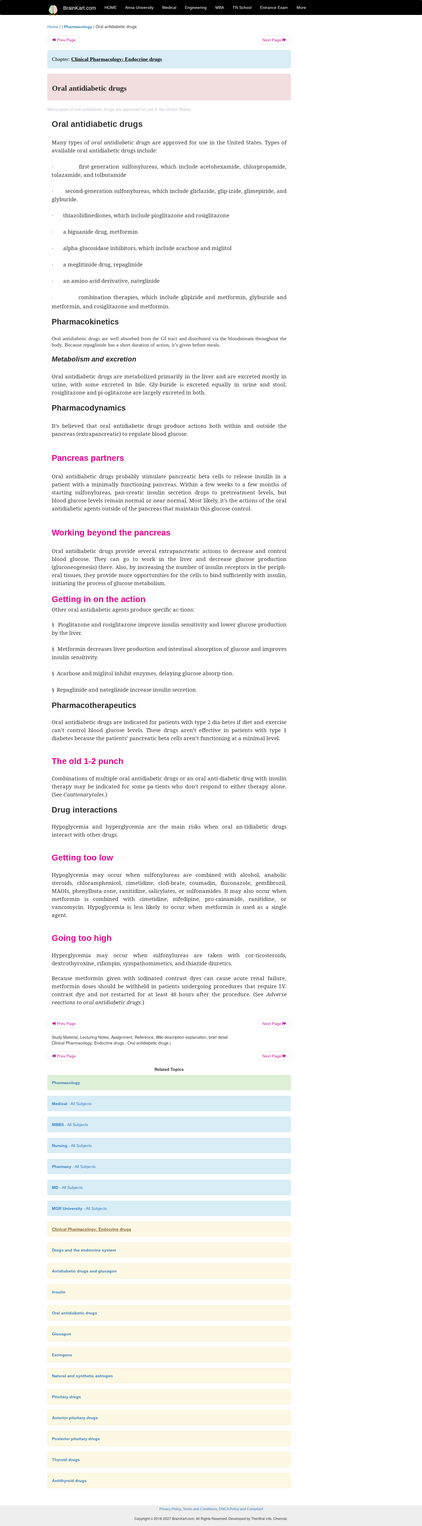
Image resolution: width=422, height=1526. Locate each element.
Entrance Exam (274, 7)
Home (52, 26)
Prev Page (66, 40)
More (301, 7)
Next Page (272, 40)
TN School (242, 7)
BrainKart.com (79, 8)
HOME (110, 7)
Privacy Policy (170, 1509)
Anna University (139, 7)
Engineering (196, 7)
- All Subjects (72, 1103)
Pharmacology (78, 26)
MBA (219, 7)
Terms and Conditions (200, 1509)
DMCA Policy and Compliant (241, 1509)
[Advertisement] (337, 110)
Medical (169, 7)
